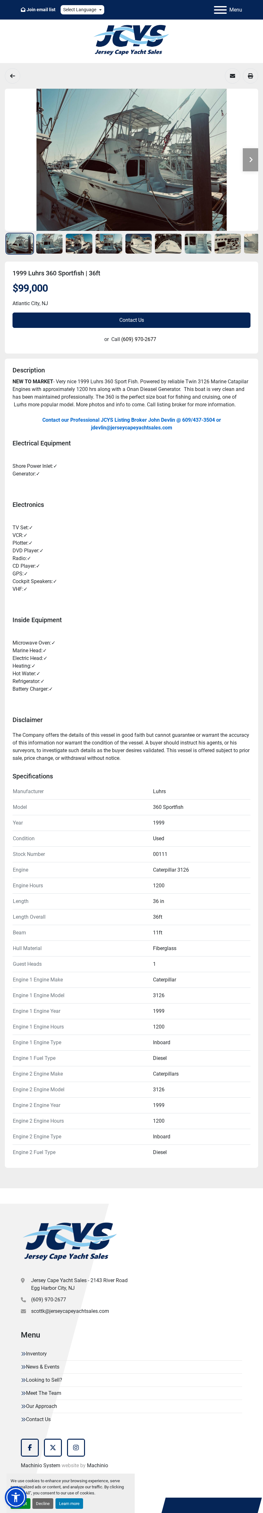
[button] (15, 1497)
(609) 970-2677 (138, 339)
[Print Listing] (250, 76)
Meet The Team (43, 1393)
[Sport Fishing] (12, 76)
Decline (43, 1503)
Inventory (36, 1354)
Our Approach (41, 1406)
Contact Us (131, 320)
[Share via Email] (232, 76)
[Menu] (220, 10)
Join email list (41, 9)
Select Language (79, 9)
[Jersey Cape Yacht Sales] (70, 1243)
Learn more (69, 1503)
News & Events (42, 1367)
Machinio (97, 1465)
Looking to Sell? (44, 1380)
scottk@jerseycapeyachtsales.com (70, 1311)
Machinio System (40, 1465)
